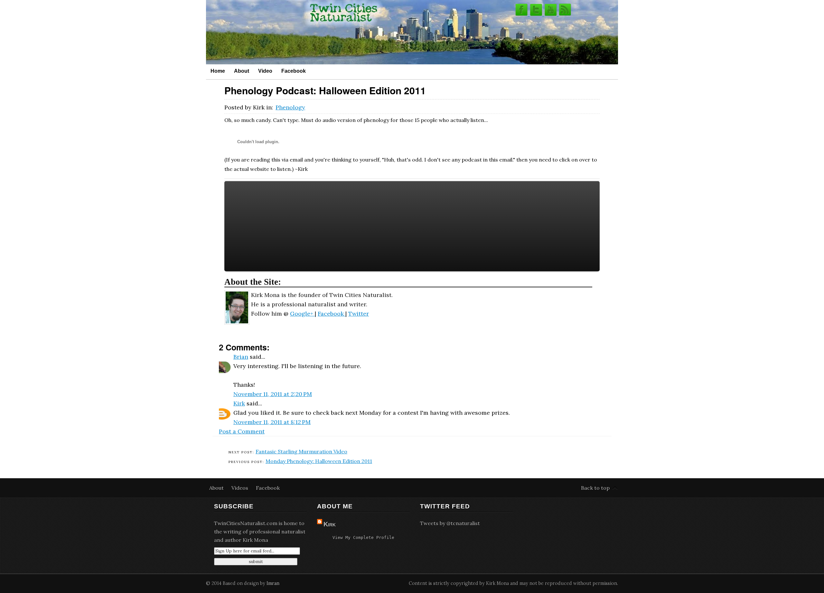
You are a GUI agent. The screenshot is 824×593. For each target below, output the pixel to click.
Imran (273, 583)
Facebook (293, 71)
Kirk (239, 403)
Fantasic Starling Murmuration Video (301, 451)
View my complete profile (363, 537)
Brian (240, 356)
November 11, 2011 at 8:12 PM (272, 422)
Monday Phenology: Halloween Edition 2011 (319, 461)
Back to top (595, 488)
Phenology (290, 107)
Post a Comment (242, 431)
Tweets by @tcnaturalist (450, 523)
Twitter (358, 313)
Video (265, 71)
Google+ (302, 313)
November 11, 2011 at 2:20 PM (272, 394)
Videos (240, 488)
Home (218, 71)
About (241, 71)
